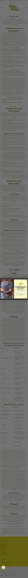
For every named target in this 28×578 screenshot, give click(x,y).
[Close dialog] (26, 280)
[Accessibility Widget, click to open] (3, 567)
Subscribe (20, 294)
